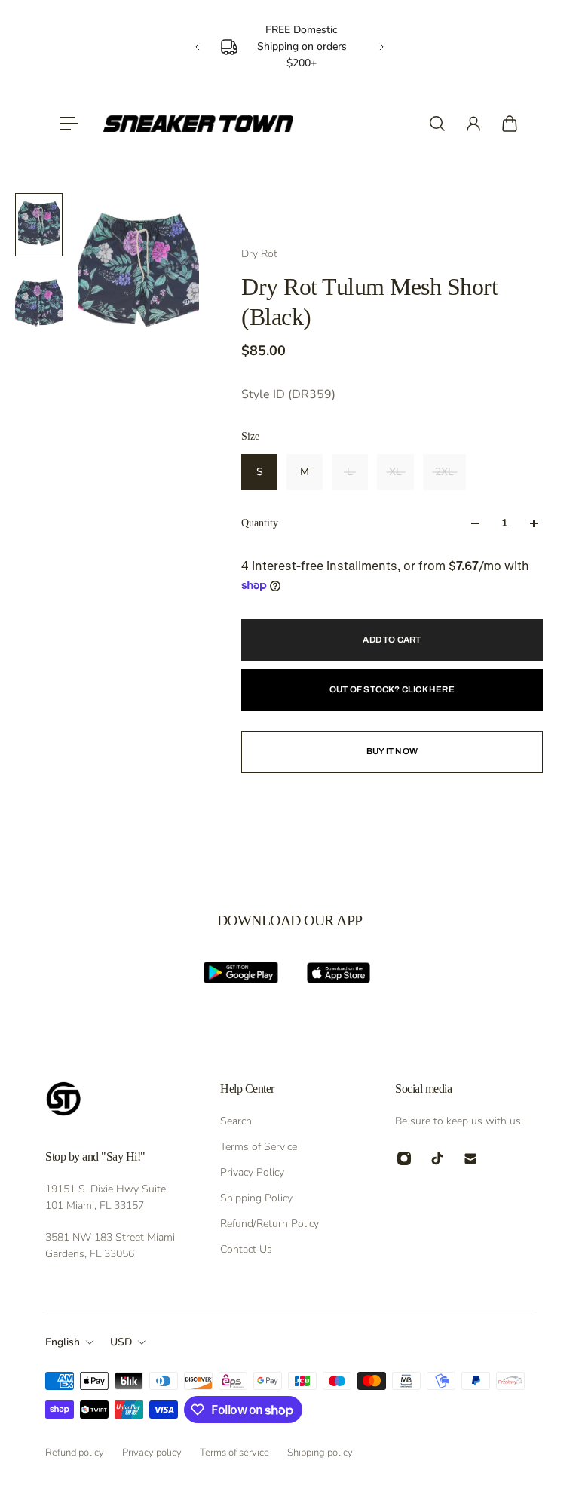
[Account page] (473, 123)
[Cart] (510, 123)
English (62, 1342)
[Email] (470, 1158)
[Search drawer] (437, 123)
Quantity (259, 523)
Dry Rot (259, 254)
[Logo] (198, 123)
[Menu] (69, 124)
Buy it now (392, 751)
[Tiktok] (437, 1158)
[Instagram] (404, 1158)
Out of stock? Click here (392, 689)
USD (121, 1342)
